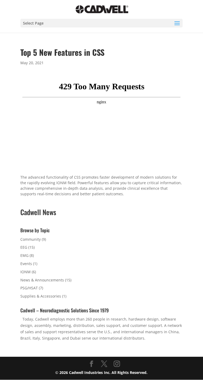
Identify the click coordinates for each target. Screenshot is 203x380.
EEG (23, 247)
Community (30, 239)
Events (26, 263)
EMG (24, 255)
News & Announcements (42, 279)
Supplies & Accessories (40, 296)
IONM (25, 271)
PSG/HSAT (29, 287)
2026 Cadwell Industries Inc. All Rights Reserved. (103, 372)
